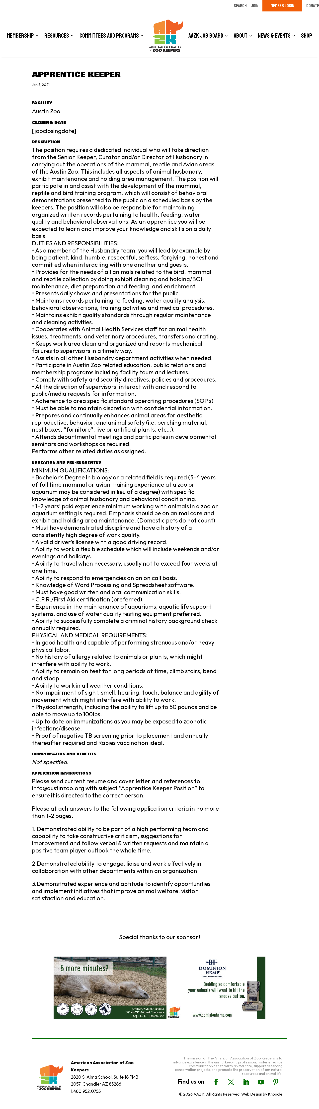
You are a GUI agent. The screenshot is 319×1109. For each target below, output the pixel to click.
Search (240, 5)
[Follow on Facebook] (216, 1082)
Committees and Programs (109, 35)
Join (254, 5)
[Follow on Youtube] (260, 1082)
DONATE (312, 5)
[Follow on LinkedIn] (245, 1082)
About (240, 35)
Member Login (282, 5)
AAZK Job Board (205, 35)
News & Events (274, 35)
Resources (56, 35)
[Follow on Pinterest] (275, 1082)
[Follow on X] (231, 1082)
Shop (306, 35)
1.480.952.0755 (86, 1091)
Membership (20, 35)
